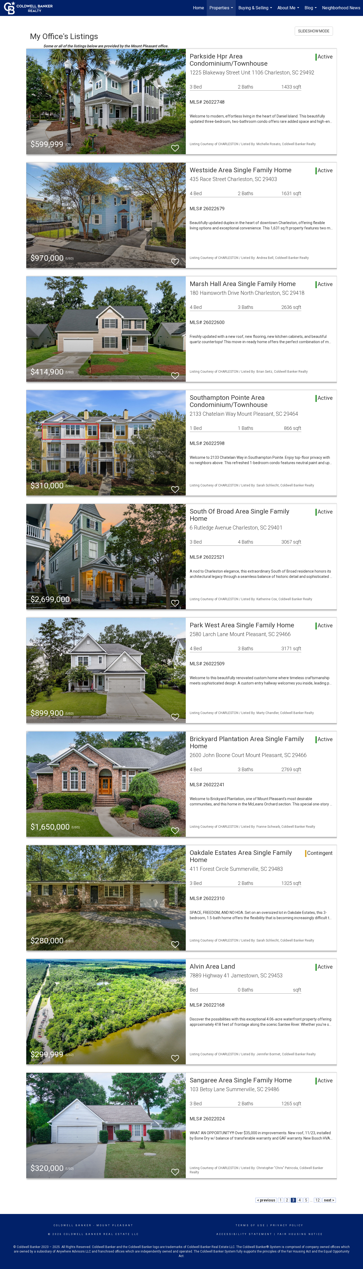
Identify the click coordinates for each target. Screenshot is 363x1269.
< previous (266, 1200)
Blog (311, 10)
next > (329, 1200)
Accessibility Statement (244, 1234)
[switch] (175, 145)
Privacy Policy (286, 1225)
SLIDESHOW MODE (314, 31)
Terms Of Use (250, 1225)
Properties (221, 10)
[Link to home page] (31, 8)
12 (317, 1200)
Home (198, 7)
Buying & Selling (255, 10)
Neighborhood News (341, 7)
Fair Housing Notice (300, 1234)
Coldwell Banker (73, 1225)
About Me (289, 10)
